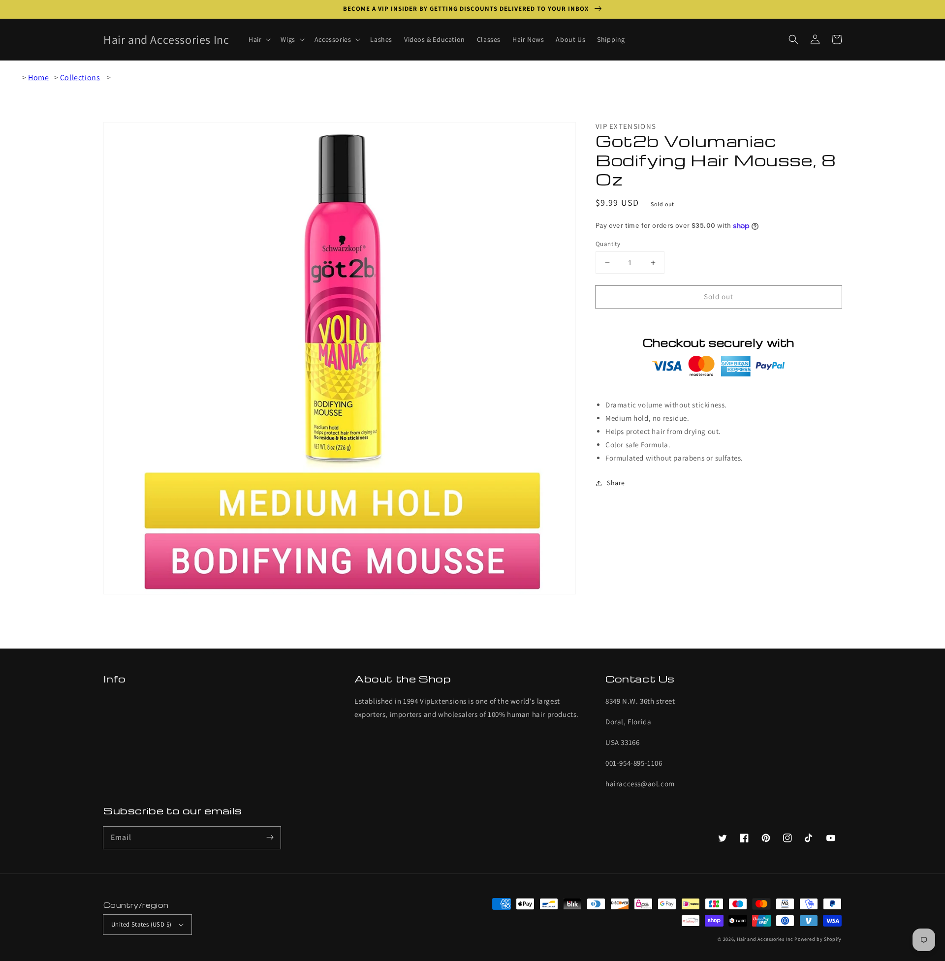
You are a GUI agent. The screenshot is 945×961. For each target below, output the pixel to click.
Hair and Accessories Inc (765, 939)
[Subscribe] (270, 837)
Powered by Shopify (818, 939)
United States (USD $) (141, 924)
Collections (80, 77)
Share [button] (616, 482)
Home (38, 77)
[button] (793, 39)
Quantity (608, 244)
